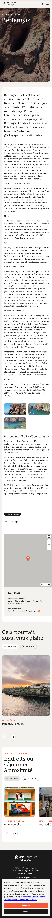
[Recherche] (41, 3)
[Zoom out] (49, 544)
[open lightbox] (15, 409)
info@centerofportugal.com (26, 878)
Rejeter (26, 911)
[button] (47, 3)
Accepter (26, 905)
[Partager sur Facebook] (12, 522)
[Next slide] (13, 737)
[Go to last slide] (6, 834)
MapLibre (44, 584)
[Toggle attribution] (49, 584)
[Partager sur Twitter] (16, 522)
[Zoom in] (49, 541)
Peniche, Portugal (12, 514)
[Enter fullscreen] (49, 536)
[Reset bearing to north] (49, 548)
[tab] (10, 646)
